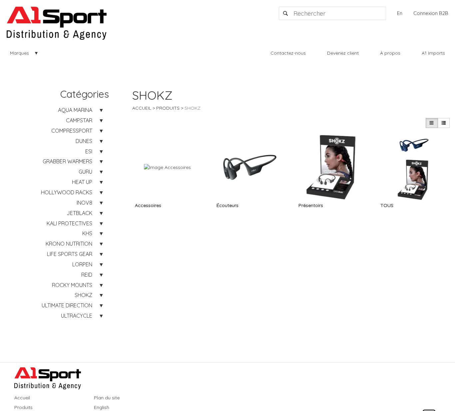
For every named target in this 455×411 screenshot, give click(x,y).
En (399, 13)
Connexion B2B (430, 13)
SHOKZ (193, 108)
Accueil (141, 108)
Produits (168, 108)
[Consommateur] (432, 123)
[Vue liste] (444, 123)
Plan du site (107, 398)
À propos (390, 53)
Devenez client (343, 53)
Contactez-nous (288, 53)
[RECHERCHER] (286, 13)
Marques (19, 53)
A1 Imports (433, 53)
